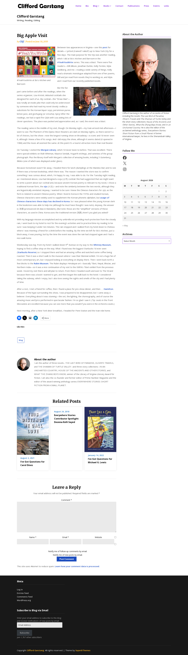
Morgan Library (48, 149)
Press (146, 6)
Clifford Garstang (30, 16)
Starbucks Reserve (27, 252)
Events (156, 6)
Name (32, 537)
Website (98, 537)
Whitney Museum (102, 244)
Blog (95, 6)
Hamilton (108, 289)
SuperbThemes (82, 650)
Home (78, 6)
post (105, 47)
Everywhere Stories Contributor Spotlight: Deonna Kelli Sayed (66, 419)
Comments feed (24, 596)
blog (21, 340)
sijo (45, 186)
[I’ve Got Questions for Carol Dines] (33, 430)
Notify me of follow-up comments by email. (67, 551)
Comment (66, 500)
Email (65, 537)
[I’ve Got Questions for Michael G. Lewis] (100, 428)
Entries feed (23, 593)
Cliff (22, 41)
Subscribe (24, 633)
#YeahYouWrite (65, 62)
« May (125, 225)
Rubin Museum (41, 263)
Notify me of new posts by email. (67, 555)
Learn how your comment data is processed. (77, 566)
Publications (134, 6)
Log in (20, 589)
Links (166, 6)
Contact (119, 6)
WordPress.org (24, 600)
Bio (87, 6)
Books (106, 6)
